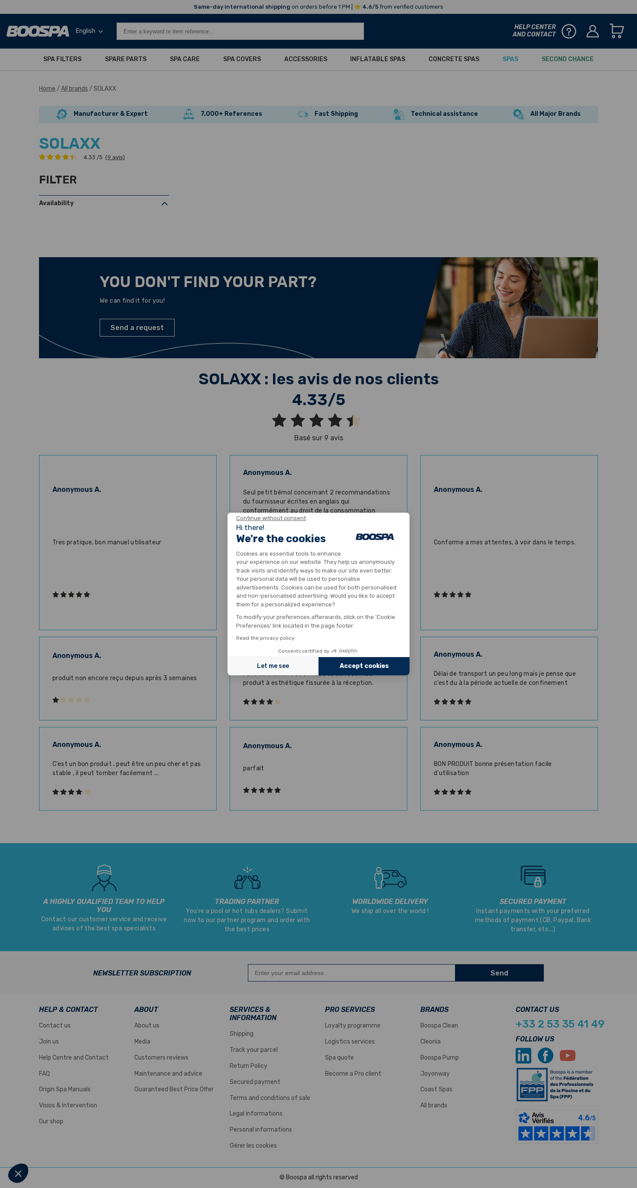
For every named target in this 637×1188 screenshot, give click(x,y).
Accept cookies (364, 666)
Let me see (273, 666)
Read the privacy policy (265, 638)
